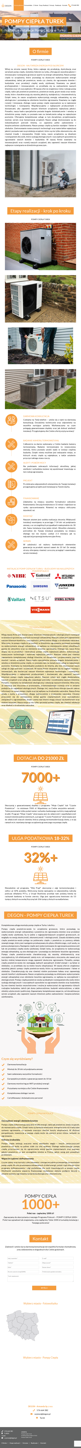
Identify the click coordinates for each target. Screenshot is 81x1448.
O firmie (35, 5)
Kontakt (64, 5)
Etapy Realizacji (44, 5)
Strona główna (18, 5)
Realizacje (58, 5)
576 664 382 (75, 5)
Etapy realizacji (15, 1443)
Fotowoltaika (28, 5)
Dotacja (51, 5)
